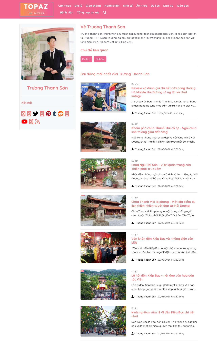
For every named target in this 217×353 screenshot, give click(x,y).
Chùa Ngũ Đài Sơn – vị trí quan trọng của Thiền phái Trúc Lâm (161, 167)
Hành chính (111, 5)
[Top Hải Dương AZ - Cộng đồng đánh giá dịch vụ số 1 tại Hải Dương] (36, 9)
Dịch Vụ (168, 5)
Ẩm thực (141, 5)
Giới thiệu (64, 5)
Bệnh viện (66, 12)
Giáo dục (183, 5)
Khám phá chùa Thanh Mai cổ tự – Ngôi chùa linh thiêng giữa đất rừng (163, 130)
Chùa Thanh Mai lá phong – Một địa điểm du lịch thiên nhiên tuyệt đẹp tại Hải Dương (163, 204)
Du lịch (155, 5)
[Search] (104, 12)
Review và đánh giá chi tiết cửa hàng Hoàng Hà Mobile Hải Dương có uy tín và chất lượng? (163, 92)
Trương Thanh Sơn (145, 113)
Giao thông (93, 5)
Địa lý (78, 5)
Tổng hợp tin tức (88, 12)
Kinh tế (128, 5)
